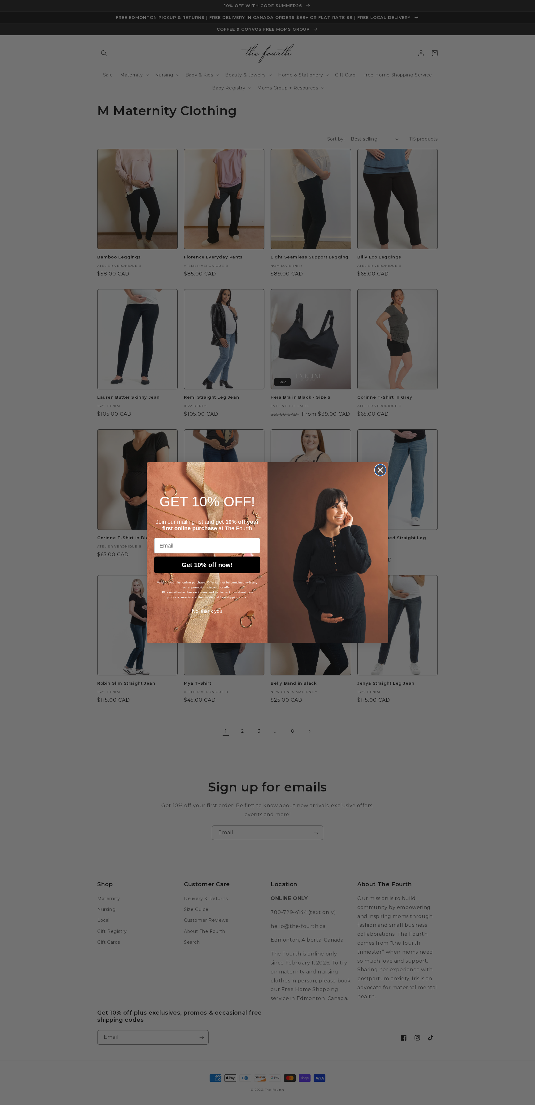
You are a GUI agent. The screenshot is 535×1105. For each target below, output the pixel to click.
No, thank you (207, 611)
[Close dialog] (380, 470)
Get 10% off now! (207, 564)
